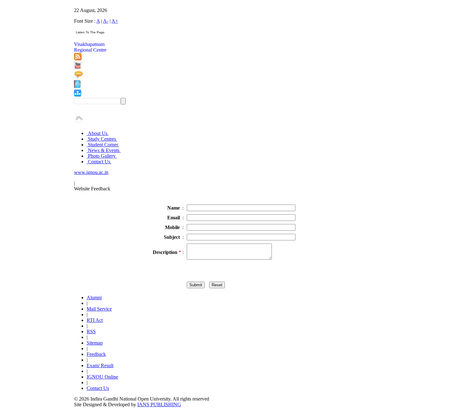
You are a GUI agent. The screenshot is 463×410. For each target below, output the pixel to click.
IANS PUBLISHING (159, 404)
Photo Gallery (102, 156)
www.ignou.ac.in (91, 172)
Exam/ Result (100, 365)
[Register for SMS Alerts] (78, 77)
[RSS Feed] (78, 58)
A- (105, 21)
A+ (114, 21)
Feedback (96, 354)
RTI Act (95, 320)
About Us (98, 133)
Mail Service (99, 309)
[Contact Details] (77, 86)
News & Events (104, 150)
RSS (91, 331)
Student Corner (103, 144)
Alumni (94, 297)
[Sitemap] (77, 95)
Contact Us (99, 161)
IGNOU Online (102, 376)
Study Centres (102, 139)
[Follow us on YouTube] (77, 67)
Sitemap (95, 342)
